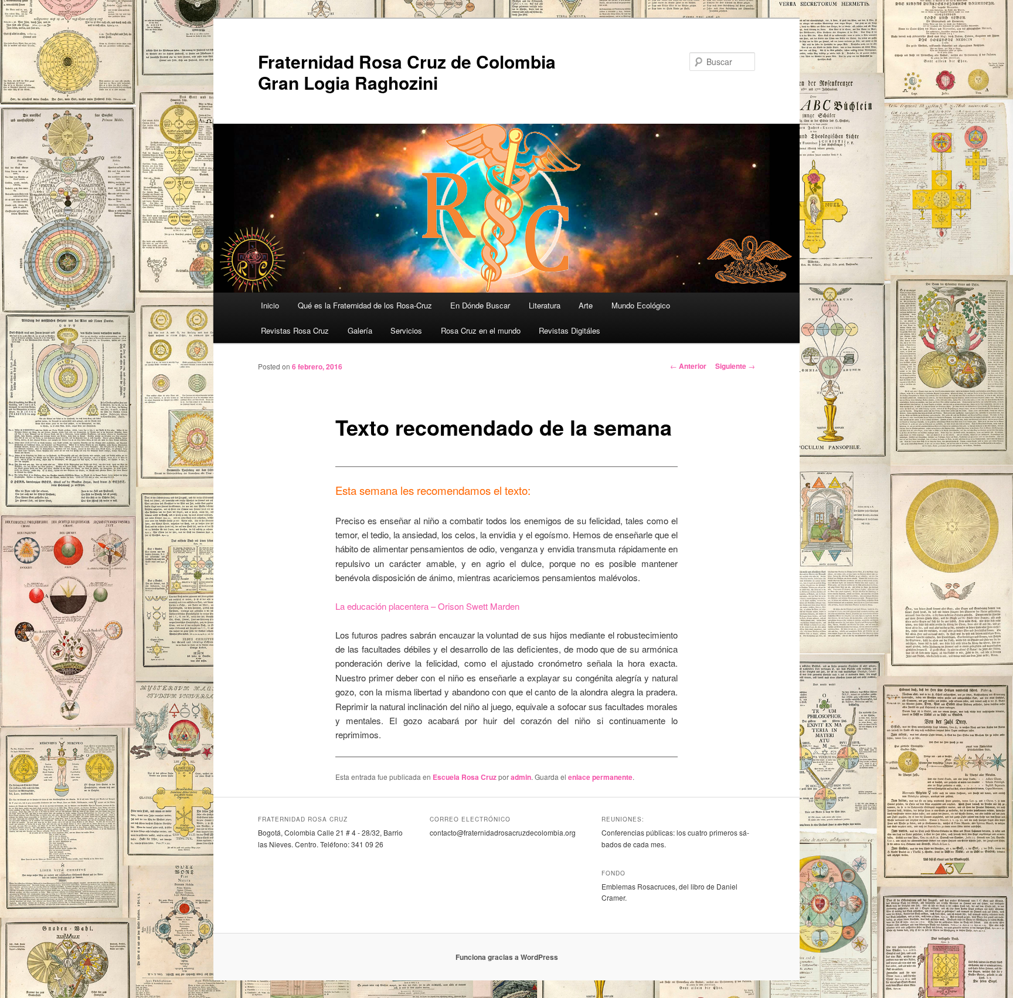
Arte (586, 305)
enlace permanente (600, 777)
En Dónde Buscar (480, 305)
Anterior (688, 366)
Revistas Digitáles (569, 330)
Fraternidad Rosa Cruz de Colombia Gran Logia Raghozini (407, 72)
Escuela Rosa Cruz (465, 777)
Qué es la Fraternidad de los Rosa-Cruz (365, 305)
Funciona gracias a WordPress (506, 957)
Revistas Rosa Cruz (295, 330)
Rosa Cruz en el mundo (481, 330)
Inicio (270, 305)
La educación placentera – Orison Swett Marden (427, 606)
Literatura (544, 305)
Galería (360, 330)
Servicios (406, 330)
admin (521, 777)
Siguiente (735, 366)
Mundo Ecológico (640, 305)
